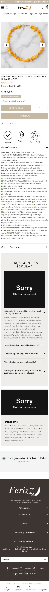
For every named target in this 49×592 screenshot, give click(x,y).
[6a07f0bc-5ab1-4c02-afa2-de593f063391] (24, 491)
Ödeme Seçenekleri (11, 247)
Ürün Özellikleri (9, 147)
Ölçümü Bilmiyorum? (15, 101)
